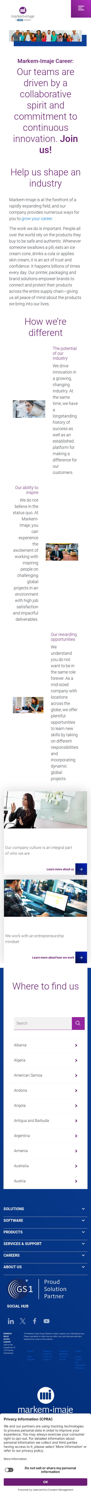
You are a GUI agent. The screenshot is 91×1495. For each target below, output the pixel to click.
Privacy (30, 1351)
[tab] (46, 1211)
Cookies (78, 1351)
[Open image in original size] (23, 13)
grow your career (36, 218)
